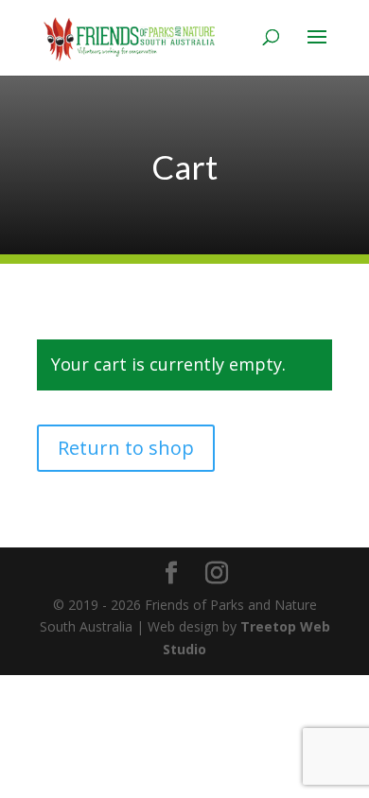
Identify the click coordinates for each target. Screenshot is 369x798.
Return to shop (126, 447)
